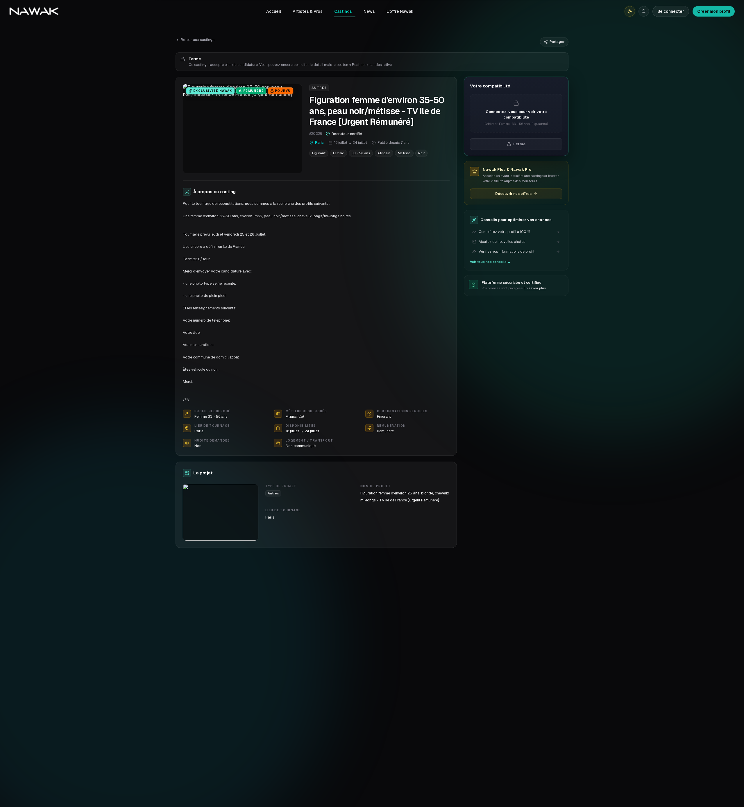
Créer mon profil (713, 11)
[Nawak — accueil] (33, 11)
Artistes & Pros (308, 11)
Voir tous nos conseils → (490, 262)
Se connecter (670, 11)
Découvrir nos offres (513, 193)
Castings (343, 11)
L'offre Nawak (400, 11)
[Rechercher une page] (644, 11)
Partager (557, 42)
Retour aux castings (197, 39)
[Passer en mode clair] (630, 11)
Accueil (273, 11)
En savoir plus (535, 288)
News (369, 11)
